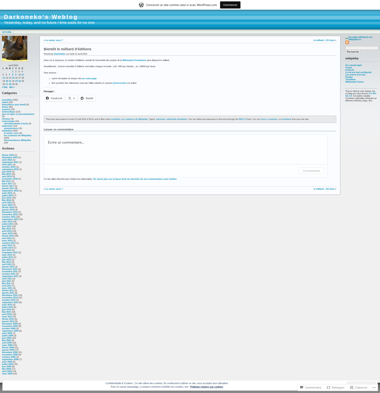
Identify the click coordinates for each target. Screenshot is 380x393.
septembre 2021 (10, 162)
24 (19, 81)
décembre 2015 (10, 212)
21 (10, 81)
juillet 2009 (7, 335)
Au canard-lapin (353, 65)
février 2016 (8, 207)
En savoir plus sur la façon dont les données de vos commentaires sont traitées (135, 179)
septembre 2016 (10, 190)
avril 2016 (7, 202)
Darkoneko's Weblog (41, 17)
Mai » (12, 87)
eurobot (6, 109)
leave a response (269, 119)
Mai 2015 (6, 228)
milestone (160, 119)
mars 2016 (7, 205)
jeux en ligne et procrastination (18, 114)
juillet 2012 (7, 257)
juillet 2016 (7, 195)
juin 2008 (6, 366)
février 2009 (8, 347)
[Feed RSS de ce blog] (347, 43)
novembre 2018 (10, 179)
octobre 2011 (8, 274)
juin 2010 (6, 309)
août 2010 (7, 305)
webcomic (7, 126)
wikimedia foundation (177, 119)
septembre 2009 (10, 331)
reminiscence (11, 128)
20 (7, 81)
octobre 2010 (8, 300)
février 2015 (8, 236)
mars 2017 (7, 183)
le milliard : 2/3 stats (324, 40)
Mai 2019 (6, 174)
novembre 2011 (10, 271)
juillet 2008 (7, 364)
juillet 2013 (7, 247)
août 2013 (7, 245)
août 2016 (7, 193)
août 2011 (7, 278)
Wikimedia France (354, 82)
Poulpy (349, 77)
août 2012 (7, 255)
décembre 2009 (10, 324)
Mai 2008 (6, 369)
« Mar (5, 87)
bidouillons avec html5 (14, 104)
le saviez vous (11, 133)
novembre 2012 (10, 252)
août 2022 (7, 160)
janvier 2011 (8, 293)
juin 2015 (6, 226)
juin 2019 (6, 171)
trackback (286, 119)
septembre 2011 (10, 276)
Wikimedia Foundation (134, 60)
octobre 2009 (8, 328)
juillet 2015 (7, 224)
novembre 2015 (10, 214)
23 (16, 81)
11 (23, 74)
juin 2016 (6, 198)
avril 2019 (7, 176)
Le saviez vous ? (54, 40)
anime (5, 102)
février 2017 (8, 186)
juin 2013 (6, 250)
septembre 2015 (10, 219)
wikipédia (7, 130)
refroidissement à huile (16, 123)
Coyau (348, 67)
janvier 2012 (8, 266)
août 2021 (7, 164)
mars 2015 (7, 233)
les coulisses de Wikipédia (17, 135)
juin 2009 (6, 338)
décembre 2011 (9, 269)
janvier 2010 (8, 321)
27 (7, 84)
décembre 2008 (10, 352)
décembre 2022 (10, 157)
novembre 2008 (10, 354)
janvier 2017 (8, 188)
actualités (7, 100)
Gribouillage (8, 111)
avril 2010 (7, 314)
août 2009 (7, 333)
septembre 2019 (10, 169)
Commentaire (311, 170)
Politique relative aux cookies (206, 386)
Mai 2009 (6, 340)
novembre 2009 (10, 326)
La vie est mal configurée (358, 72)
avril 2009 (7, 343)
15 (13, 78)
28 (10, 84)
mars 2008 (7, 373)
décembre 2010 (10, 295)
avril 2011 (6, 286)
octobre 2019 (8, 167)
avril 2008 (7, 371)
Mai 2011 (6, 283)
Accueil (7, 32)
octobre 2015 (8, 217)
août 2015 (7, 221)
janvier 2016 (8, 209)
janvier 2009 (8, 350)
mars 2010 (7, 316)
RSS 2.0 (243, 119)
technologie (8, 121)
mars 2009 (7, 345)
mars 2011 (7, 288)
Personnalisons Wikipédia (17, 140)
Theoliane (350, 79)
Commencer (230, 4)
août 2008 (7, 362)
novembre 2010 (10, 297)
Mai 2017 (6, 181)
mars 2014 (7, 240)
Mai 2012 (6, 262)
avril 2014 (7, 238)
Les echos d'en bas (355, 74)
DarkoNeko (60, 54)
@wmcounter (119, 83)
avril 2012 (7, 264)
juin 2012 (6, 259)
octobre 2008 (8, 357)
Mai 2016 (6, 200)
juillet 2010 (7, 307)
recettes (6, 119)
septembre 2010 (10, 302)
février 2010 (8, 319)
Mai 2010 (6, 312)
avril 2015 (7, 231)
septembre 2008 (10, 359)
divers (5, 107)
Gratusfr (349, 70)
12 (4, 78)
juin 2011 (6, 281)
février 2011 (8, 290)
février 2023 (8, 155)
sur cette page (89, 78)
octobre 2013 (8, 243)
